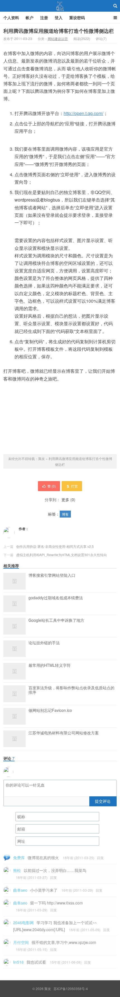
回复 (100, 857)
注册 (44, 17)
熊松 (17, 870)
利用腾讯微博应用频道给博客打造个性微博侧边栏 (58, 30)
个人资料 (11, 17)
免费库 (19, 857)
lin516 (18, 962)
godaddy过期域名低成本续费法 (55, 597)
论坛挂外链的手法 (44, 642)
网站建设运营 (58, 38)
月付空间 (21, 942)
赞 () (51, 486)
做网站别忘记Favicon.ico (50, 710)
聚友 (60, 6)
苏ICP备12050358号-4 (71, 988)
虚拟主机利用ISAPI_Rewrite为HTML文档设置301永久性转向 (61, 554)
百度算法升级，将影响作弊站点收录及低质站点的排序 (71, 690)
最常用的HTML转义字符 (49, 665)
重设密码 (77, 17)
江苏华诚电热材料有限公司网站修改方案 (63, 732)
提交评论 (103, 801)
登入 (59, 17)
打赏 (74, 486)
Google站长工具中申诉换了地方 (56, 620)
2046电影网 (23, 922)
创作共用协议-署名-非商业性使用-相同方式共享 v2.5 (55, 546)
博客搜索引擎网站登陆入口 (51, 575)
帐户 (29, 17)
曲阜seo (20, 890)
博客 (65, 514)
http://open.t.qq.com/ (83, 113)
